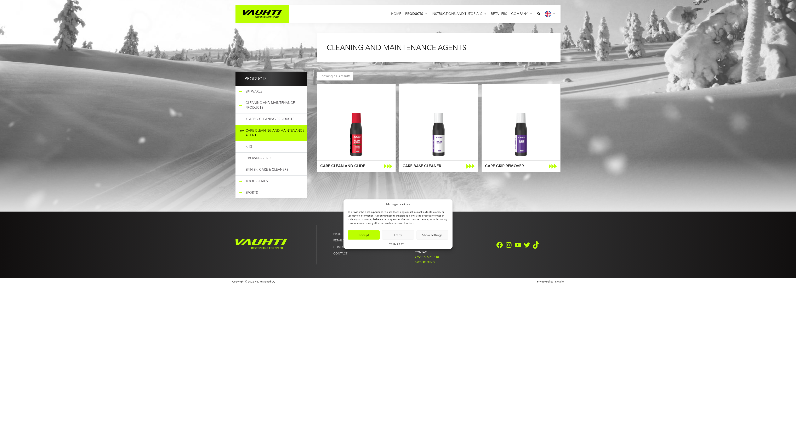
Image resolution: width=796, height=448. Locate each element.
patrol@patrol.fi (425, 262)
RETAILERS (340, 240)
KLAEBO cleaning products (269, 119)
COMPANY (340, 247)
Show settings (432, 235)
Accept (363, 235)
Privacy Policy (545, 281)
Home (396, 14)
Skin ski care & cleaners (266, 170)
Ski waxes (253, 91)
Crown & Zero (258, 158)
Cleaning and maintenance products (270, 105)
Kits (248, 147)
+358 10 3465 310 (427, 257)
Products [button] (414, 14)
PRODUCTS (341, 234)
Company (519, 14)
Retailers (499, 14)
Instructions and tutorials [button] (457, 14)
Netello (559, 281)
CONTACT (340, 253)
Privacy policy (396, 243)
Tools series (256, 181)
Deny (398, 235)
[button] (539, 13)
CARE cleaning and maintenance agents (274, 133)
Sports (251, 193)
